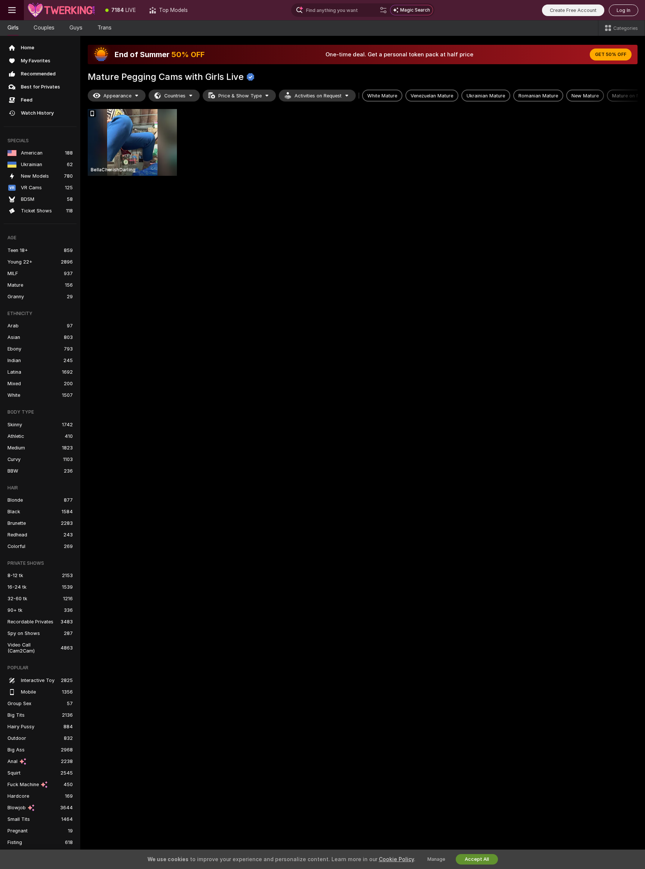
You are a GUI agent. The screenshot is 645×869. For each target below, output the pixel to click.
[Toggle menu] (12, 10)
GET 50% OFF (610, 54)
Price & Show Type (240, 96)
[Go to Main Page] (61, 10)
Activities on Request (318, 96)
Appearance (117, 96)
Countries (175, 96)
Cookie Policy (396, 859)
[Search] (383, 10)
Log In (623, 10)
